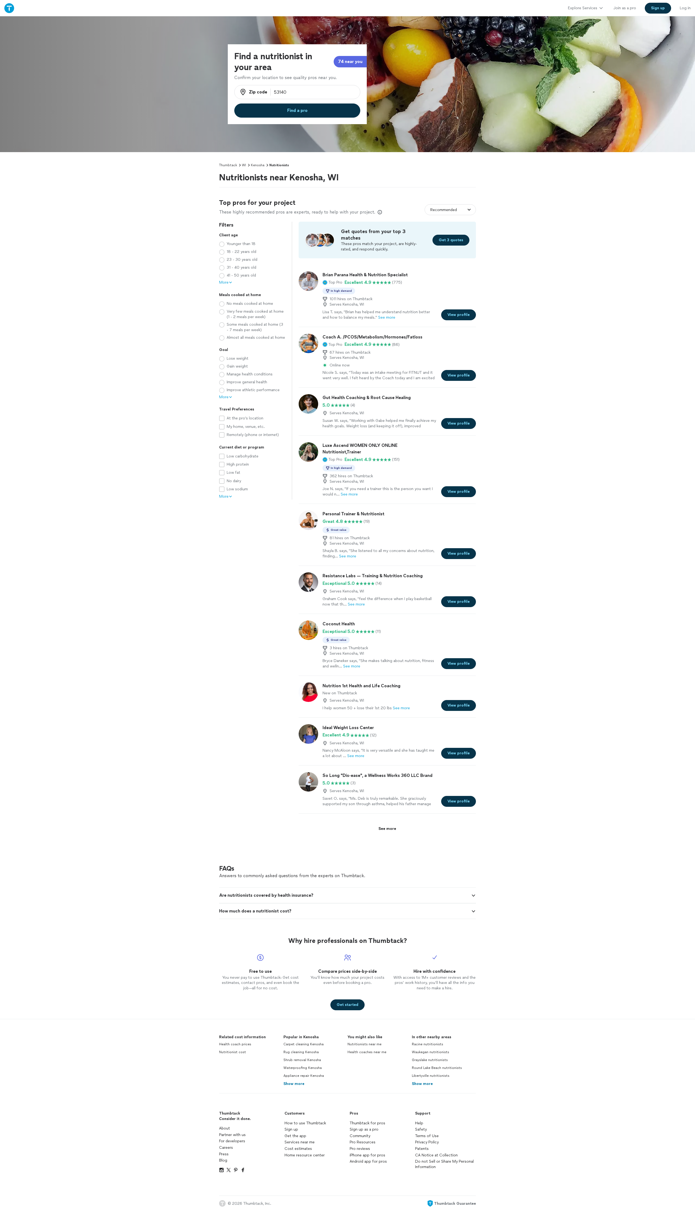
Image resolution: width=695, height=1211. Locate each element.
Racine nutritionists (427, 1044)
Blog (223, 1160)
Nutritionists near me (364, 1044)
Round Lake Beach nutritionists (437, 1068)
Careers (226, 1147)
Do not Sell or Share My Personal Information (444, 1164)
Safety (421, 1129)
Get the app (295, 1136)
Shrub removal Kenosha (302, 1060)
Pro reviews (360, 1148)
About (224, 1128)
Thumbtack (228, 165)
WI (244, 165)
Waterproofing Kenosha (302, 1068)
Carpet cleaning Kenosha (303, 1044)
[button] (332, 283)
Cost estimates (298, 1148)
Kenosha (257, 165)
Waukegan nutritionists (430, 1052)
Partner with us (232, 1134)
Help (419, 1123)
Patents (422, 1148)
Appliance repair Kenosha (303, 1076)
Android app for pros (368, 1161)
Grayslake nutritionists (430, 1060)
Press (224, 1154)
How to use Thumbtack (305, 1123)
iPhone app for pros (367, 1155)
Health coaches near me (367, 1052)
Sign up (291, 1129)
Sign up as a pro (364, 1129)
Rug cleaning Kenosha (301, 1052)
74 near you (350, 61)
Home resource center (305, 1155)
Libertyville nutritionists (430, 1076)
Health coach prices (235, 1044)
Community (360, 1136)
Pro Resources (362, 1142)
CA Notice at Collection (436, 1155)
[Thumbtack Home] (9, 8)
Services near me (300, 1142)
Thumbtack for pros (367, 1123)
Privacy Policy (427, 1142)
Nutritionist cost (232, 1052)
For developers (232, 1141)
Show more (293, 1083)
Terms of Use (427, 1136)
